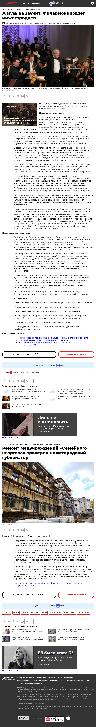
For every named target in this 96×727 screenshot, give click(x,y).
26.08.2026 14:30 (8, 444)
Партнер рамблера (36, 718)
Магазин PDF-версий (65, 678)
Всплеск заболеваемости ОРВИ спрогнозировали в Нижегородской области (29, 630)
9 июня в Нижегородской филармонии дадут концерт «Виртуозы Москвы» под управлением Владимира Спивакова (74, 391)
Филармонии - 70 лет (29, 345)
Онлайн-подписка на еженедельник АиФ (32, 680)
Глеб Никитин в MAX (9, 525)
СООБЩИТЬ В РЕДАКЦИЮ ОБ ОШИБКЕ (29, 683)
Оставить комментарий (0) (76, 354)
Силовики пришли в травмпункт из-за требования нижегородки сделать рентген (28, 638)
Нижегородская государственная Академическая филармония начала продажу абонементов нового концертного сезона (52, 339)
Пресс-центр (41, 678)
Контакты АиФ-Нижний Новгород (78, 680)
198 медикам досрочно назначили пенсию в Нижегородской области (74, 630)
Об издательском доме (25, 678)
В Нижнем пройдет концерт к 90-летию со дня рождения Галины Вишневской (27, 398)
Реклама (51, 678)
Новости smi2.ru (10, 437)
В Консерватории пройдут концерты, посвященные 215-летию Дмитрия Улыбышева (29, 390)
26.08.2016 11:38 (7, 9)
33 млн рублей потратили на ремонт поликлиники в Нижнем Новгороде (71, 638)
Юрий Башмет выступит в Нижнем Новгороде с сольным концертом (53, 343)
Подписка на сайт (56, 680)
